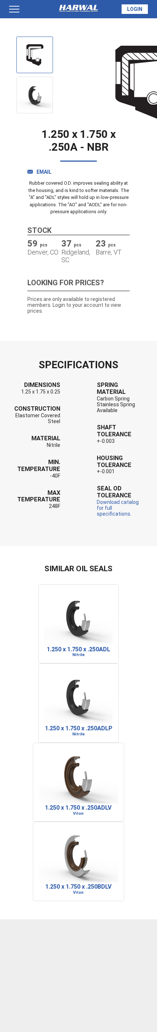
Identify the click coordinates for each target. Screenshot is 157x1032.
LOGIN (134, 9)
